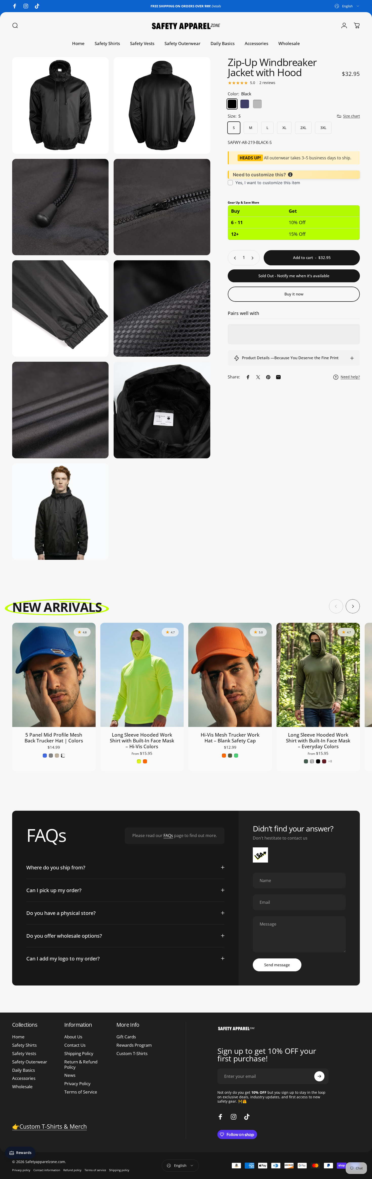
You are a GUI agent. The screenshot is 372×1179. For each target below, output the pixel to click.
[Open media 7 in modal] (60, 308)
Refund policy (72, 1170)
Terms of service (95, 1170)
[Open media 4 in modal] (162, 105)
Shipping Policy (78, 1053)
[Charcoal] (257, 104)
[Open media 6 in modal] (162, 207)
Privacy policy (21, 1170)
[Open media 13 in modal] (60, 511)
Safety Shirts (24, 1045)
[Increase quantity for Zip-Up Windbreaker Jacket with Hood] (253, 258)
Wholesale (22, 1086)
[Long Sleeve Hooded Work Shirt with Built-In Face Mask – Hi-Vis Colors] (142, 675)
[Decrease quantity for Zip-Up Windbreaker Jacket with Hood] (234, 258)
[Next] (353, 606)
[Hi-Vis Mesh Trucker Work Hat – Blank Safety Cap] (230, 675)
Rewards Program (134, 1045)
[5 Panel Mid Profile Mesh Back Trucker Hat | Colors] (54, 675)
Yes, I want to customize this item (267, 182)
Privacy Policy (77, 1083)
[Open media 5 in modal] (60, 207)
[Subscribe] (319, 1076)
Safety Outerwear (29, 1062)
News (69, 1075)
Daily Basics (23, 1070)
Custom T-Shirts (132, 1053)
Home (18, 1037)
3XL (323, 127)
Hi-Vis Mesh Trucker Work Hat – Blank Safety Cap (230, 738)
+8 (330, 761)
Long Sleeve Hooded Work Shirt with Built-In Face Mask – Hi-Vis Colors (142, 741)
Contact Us (75, 1045)
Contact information (46, 1170)
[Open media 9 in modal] (60, 410)
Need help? (350, 377)
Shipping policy (119, 1170)
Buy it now (293, 293)
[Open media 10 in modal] (162, 410)
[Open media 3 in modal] (60, 105)
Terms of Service (80, 1092)
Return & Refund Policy (80, 1064)
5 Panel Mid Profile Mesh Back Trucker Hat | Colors (54, 738)
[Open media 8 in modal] (162, 308)
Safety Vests (24, 1053)
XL (284, 127)
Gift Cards (126, 1037)
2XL (303, 127)
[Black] (232, 104)
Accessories (23, 1078)
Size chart (351, 116)
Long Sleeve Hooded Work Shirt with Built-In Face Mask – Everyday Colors (318, 741)
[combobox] (347, 6)
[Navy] (244, 104)
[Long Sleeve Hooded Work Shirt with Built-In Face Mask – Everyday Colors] (318, 675)
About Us (73, 1037)
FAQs (168, 835)
